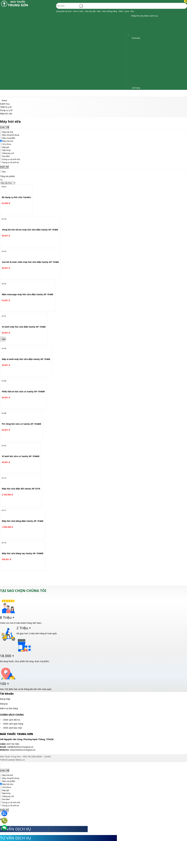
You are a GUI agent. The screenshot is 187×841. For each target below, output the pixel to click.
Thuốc (33, 93)
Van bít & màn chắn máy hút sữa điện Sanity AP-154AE (30, 262)
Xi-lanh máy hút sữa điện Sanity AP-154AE (24, 327)
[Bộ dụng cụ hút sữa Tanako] (15, 190)
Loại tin (4, 127)
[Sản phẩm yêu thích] (129, 34)
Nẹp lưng (6, 150)
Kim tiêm (6, 156)
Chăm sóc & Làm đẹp (13, 93)
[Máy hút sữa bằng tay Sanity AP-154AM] (21, 546)
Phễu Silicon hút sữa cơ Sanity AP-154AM (23, 391)
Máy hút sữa (7, 141)
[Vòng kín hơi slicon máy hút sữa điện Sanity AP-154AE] (27, 222)
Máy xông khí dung (10, 135)
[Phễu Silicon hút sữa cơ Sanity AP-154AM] (21, 384)
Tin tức (144, 93)
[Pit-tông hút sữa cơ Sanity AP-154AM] (20, 416)
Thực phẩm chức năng (53, 93)
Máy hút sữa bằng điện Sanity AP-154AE (22, 521)
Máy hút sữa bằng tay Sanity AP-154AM (22, 553)
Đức (4, 171)
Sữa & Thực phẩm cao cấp (101, 93)
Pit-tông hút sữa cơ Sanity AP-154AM (21, 424)
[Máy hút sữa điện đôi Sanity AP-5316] (19, 481)
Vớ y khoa (6, 144)
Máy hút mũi (7, 132)
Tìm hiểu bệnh (127, 93)
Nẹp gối (5, 147)
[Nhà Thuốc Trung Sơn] (14, 6)
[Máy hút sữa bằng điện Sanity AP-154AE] (21, 513)
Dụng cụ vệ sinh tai (10, 162)
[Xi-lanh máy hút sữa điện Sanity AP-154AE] (22, 319)
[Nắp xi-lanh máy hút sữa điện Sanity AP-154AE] (24, 351)
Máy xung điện (8, 138)
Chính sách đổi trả (11, 719)
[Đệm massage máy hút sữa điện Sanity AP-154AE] (25, 287)
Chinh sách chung (12, 714)
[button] (129, 16)
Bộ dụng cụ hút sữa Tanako (16, 197)
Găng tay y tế (8, 153)
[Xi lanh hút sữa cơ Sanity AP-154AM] (19, 449)
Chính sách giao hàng (13, 723)
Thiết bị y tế (76, 93)
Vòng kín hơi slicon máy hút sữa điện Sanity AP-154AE (30, 230)
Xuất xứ (4, 167)
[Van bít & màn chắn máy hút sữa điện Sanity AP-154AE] (28, 254)
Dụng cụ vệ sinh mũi (11, 159)
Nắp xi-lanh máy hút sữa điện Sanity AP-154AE (26, 359)
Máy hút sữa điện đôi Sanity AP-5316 (21, 489)
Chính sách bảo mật (12, 727)
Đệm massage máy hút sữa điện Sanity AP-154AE (27, 294)
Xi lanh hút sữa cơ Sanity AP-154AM (20, 456)
